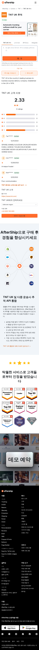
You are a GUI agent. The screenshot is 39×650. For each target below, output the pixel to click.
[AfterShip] (8, 2)
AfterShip (5, 8)
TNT (19, 8)
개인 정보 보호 (6, 641)
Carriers (13, 8)
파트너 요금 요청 (19, 216)
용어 (13, 641)
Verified (16, 136)
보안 (18, 641)
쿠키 (22, 641)
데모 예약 (19, 459)
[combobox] (19, 204)
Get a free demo (13, 33)
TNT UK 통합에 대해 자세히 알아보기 (17, 346)
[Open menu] (35, 2)
